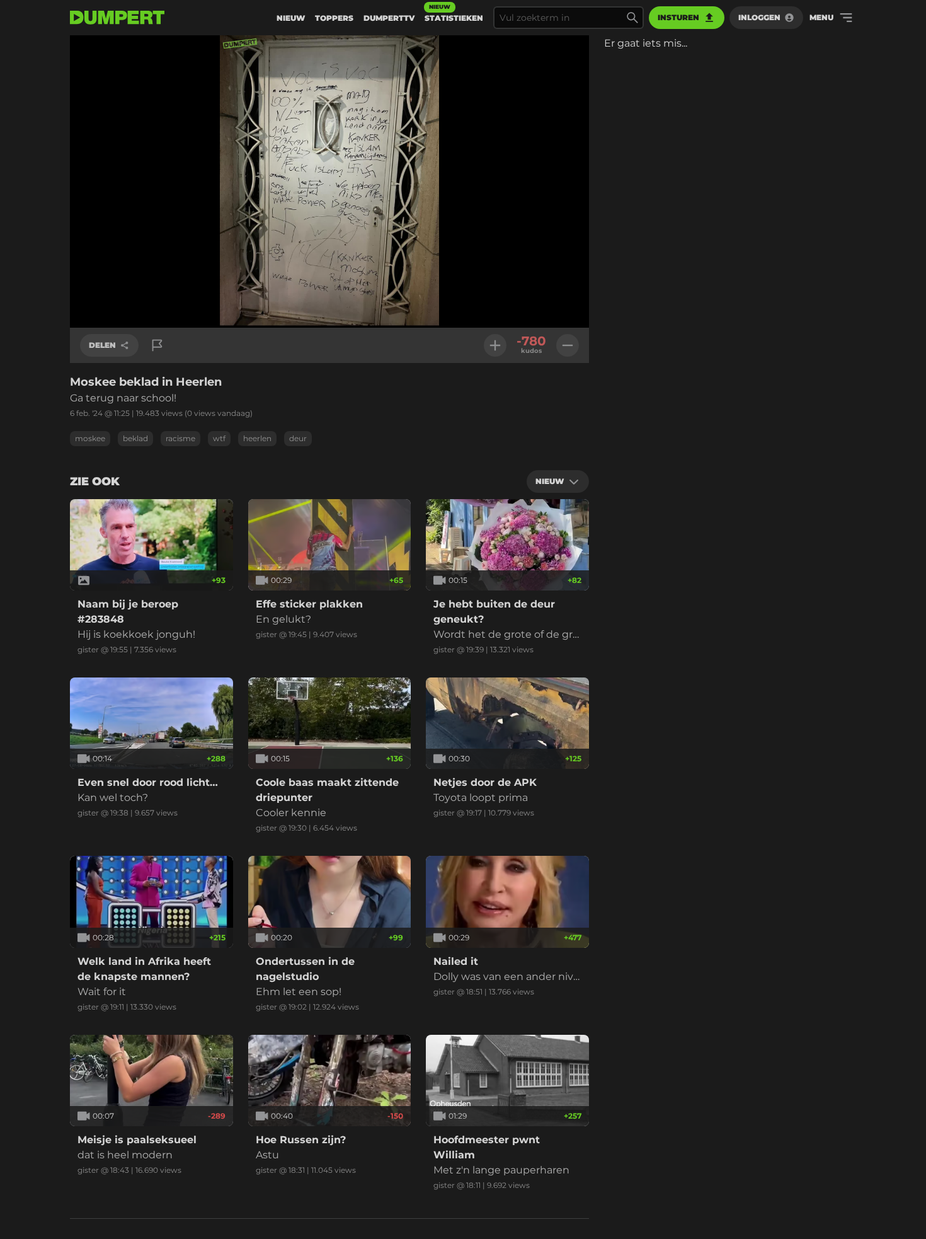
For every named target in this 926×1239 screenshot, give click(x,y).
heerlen (257, 438)
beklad (135, 438)
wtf (219, 438)
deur (298, 438)
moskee (90, 438)
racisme (180, 438)
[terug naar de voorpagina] (117, 18)
